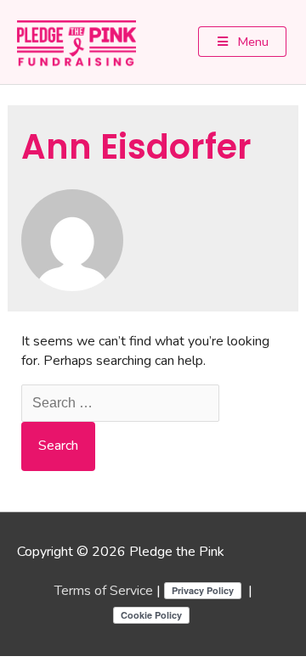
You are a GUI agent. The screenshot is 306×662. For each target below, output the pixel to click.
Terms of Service (103, 590)
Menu (252, 41)
